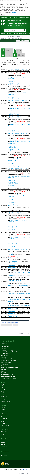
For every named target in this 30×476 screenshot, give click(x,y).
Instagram (3, 442)
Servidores (3, 357)
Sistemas (3, 420)
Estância (3, 386)
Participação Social (5, 346)
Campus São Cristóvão (13, 83)
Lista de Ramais (4, 431)
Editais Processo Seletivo (6, 324)
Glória (2, 387)
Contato (3, 433)
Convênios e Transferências (7, 350)
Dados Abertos (4, 364)
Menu (23, 41)
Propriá (2, 394)
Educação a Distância (5, 401)
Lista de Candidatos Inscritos (15, 274)
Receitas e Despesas (5, 353)
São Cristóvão (4, 396)
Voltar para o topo (24, 333)
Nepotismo (3, 371)
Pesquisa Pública (4, 418)
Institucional (4, 343)
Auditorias (3, 348)
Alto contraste (21, 17)
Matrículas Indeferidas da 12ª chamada (18, 69)
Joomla (25, 469)
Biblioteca (9, 33)
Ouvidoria (3, 421)
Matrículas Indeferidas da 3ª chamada (17, 212)
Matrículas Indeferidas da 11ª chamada (18, 85)
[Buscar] (24, 30)
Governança (3, 369)
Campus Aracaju (12, 81)
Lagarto (2, 391)
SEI (1, 416)
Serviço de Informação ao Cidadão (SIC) (10, 360)
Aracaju (2, 384)
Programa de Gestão (21, 33)
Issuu (2, 448)
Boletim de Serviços (5, 425)
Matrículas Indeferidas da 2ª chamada (17, 249)
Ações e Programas (5, 345)
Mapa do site (4, 455)
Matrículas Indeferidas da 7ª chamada (17, 151)
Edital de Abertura (12, 316)
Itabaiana (3, 389)
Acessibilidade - (13, 17)
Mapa (27, 17)
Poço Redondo (4, 393)
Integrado (14, 36)
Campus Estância (12, 201)
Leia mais (14, 12)
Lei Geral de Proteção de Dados (8, 376)
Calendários (3, 414)
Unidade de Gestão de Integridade (8, 378)
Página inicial (4, 36)
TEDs (2, 366)
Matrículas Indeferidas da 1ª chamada (17, 258)
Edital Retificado (12, 265)
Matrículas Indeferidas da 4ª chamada (17, 205)
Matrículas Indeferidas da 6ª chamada (17, 168)
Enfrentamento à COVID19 (7, 374)
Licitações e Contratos (6, 355)
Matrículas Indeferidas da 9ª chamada (17, 116)
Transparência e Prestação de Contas (9, 367)
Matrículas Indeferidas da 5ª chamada (17, 187)
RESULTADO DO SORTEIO (14, 261)
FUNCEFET (3, 373)
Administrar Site (5, 17)
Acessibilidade (4, 454)
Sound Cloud (4, 446)
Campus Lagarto (12, 130)
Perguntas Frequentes (6, 362)
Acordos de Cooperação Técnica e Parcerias (11, 352)
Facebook (3, 441)
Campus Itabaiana (12, 185)
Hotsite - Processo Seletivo (13, 322)
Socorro (2, 398)
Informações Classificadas (7, 359)
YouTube (3, 444)
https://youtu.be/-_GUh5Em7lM (22, 272)
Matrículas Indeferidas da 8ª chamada (17, 133)
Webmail (3, 33)
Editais (9, 36)
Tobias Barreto (4, 400)
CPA (14, 33)
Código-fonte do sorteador (14, 280)
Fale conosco (4, 423)
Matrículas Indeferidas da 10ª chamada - (18, 100)
